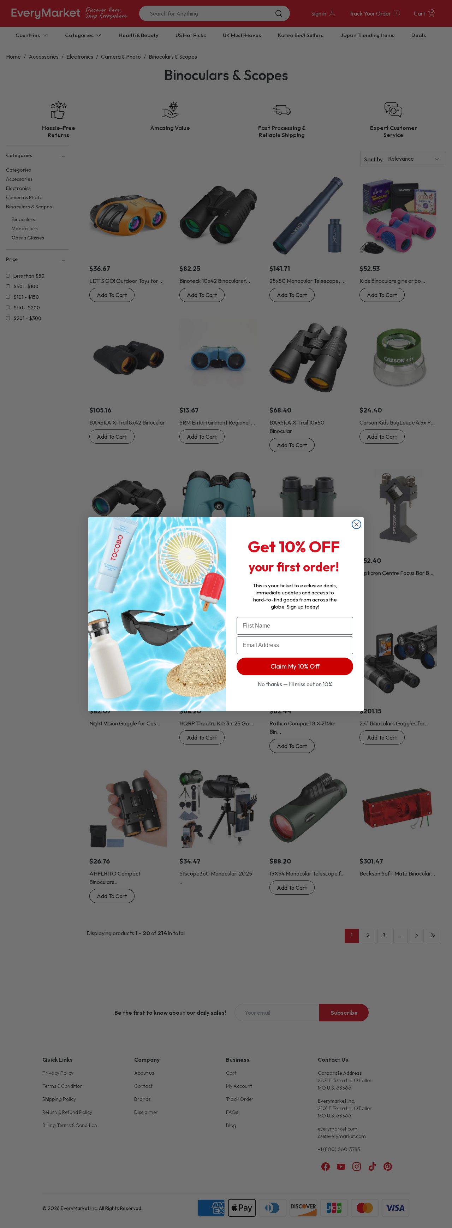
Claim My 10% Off (295, 666)
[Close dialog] (356, 524)
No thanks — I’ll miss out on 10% (295, 684)
